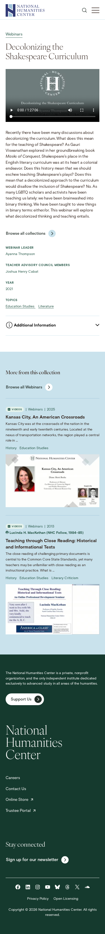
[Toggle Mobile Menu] (95, 10)
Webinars (14, 34)
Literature (46, 306)
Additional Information (35, 325)
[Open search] (84, 10)
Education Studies (20, 306)
